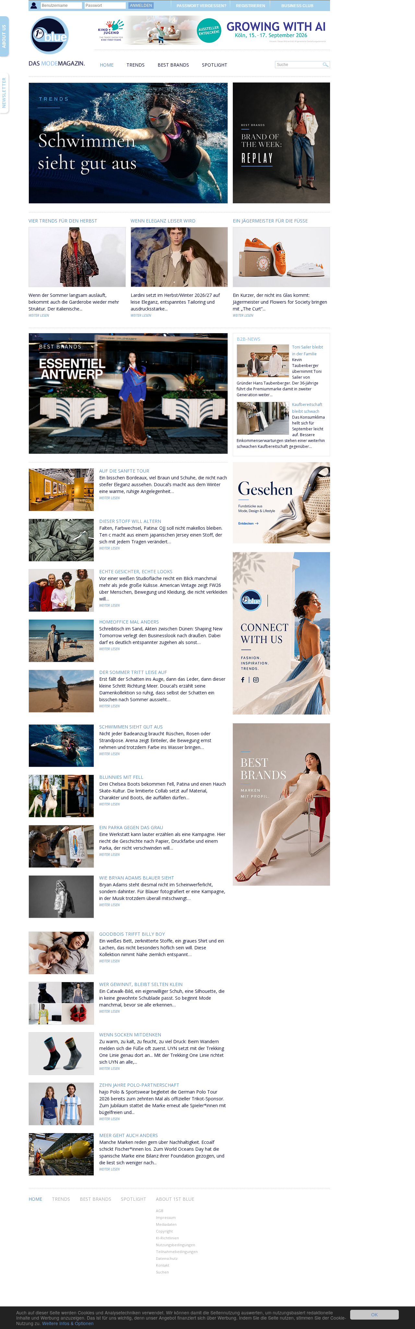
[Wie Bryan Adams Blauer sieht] (61, 897)
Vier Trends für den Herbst (63, 221)
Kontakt (162, 1265)
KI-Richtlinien (167, 1237)
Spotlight (214, 65)
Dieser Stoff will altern (130, 521)
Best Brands (173, 65)
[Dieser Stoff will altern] (61, 541)
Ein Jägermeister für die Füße (270, 221)
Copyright (164, 1231)
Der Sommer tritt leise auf (133, 672)
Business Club (297, 6)
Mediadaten (166, 1224)
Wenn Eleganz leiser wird (163, 221)
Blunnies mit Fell (121, 777)
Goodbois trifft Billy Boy (132, 934)
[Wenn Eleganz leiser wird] (179, 288)
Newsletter (4, 93)
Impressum (166, 1217)
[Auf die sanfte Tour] (61, 490)
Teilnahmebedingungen (177, 1251)
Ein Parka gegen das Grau (131, 827)
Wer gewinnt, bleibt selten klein (141, 984)
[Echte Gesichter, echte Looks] (61, 591)
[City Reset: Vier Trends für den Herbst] (77, 288)
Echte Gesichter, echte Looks (135, 571)
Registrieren (250, 6)
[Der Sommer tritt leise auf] (61, 692)
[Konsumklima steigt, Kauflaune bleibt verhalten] (263, 433)
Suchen (162, 1272)
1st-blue (61, 44)
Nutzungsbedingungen (175, 1244)
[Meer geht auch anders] (61, 1155)
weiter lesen (39, 315)
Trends (135, 65)
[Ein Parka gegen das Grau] (61, 847)
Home (106, 65)
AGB (159, 1210)
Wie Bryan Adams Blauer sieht (136, 878)
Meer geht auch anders (128, 1135)
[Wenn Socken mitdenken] (61, 1054)
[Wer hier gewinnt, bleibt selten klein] (61, 1004)
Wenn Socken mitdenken (130, 1035)
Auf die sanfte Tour (124, 471)
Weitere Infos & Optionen (68, 1323)
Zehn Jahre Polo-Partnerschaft (139, 1085)
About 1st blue (175, 1199)
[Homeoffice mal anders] (61, 641)
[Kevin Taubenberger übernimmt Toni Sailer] (263, 376)
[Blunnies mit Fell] (61, 797)
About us (4, 36)
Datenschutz (167, 1258)
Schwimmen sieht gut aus (131, 727)
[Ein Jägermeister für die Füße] (281, 288)
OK (374, 1314)
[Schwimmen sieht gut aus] (61, 746)
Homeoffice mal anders (129, 622)
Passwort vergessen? (201, 6)
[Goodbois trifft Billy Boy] (61, 953)
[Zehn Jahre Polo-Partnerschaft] (61, 1104)
